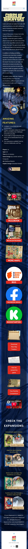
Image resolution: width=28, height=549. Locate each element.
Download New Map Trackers (14, 346)
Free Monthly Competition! (14, 392)
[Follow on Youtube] (17, 546)
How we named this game (14, 370)
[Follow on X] (14, 546)
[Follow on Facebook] (11, 546)
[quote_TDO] (14, 170)
